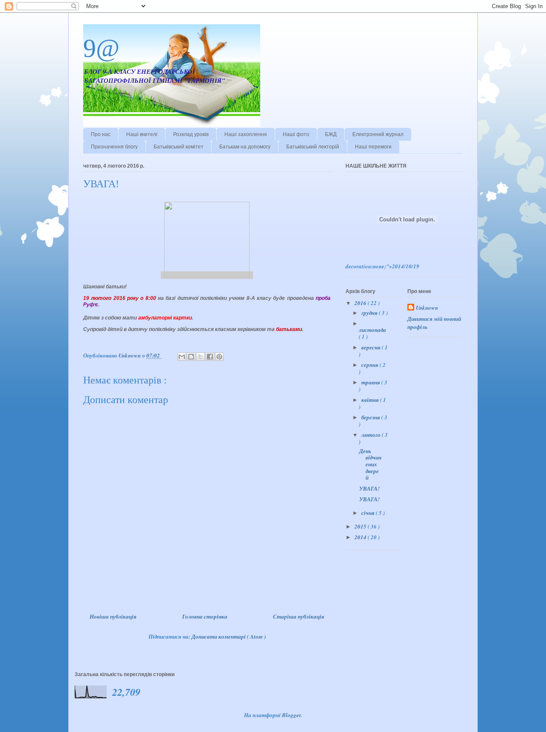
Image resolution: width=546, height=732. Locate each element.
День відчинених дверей (370, 464)
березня (371, 417)
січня (368, 513)
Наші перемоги (373, 147)
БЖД (331, 134)
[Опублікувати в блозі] (191, 356)
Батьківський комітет (178, 147)
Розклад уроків (191, 134)
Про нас (100, 134)
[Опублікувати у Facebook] (210, 356)
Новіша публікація (113, 616)
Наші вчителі (141, 134)
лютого (371, 435)
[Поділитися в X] (200, 356)
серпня (370, 365)
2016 (361, 303)
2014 (361, 537)
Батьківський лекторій (312, 147)
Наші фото (296, 134)
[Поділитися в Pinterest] (219, 356)
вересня (371, 347)
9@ (101, 48)
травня (371, 382)
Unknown (427, 307)
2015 (361, 526)
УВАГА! (369, 488)
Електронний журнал (378, 134)
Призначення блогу (114, 147)
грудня (370, 313)
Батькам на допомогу (244, 147)
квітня (370, 400)
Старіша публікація (298, 616)
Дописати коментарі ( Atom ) (229, 636)
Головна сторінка (204, 616)
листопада (372, 330)
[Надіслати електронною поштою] (181, 356)
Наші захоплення (245, 134)
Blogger (291, 715)
